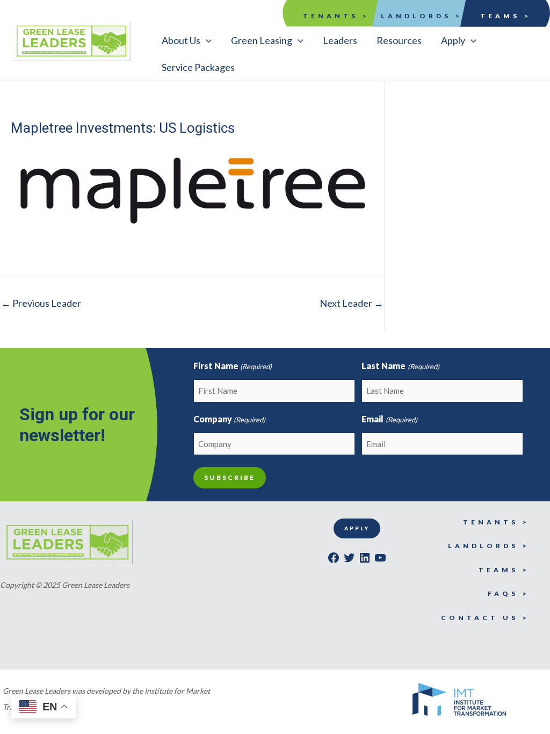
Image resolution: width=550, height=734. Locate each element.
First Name (232, 366)
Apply (357, 528)
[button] (186, 40)
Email (389, 419)
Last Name (400, 366)
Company (229, 419)
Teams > (505, 16)
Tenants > (336, 16)
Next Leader (351, 303)
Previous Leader (41, 303)
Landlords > (421, 16)
